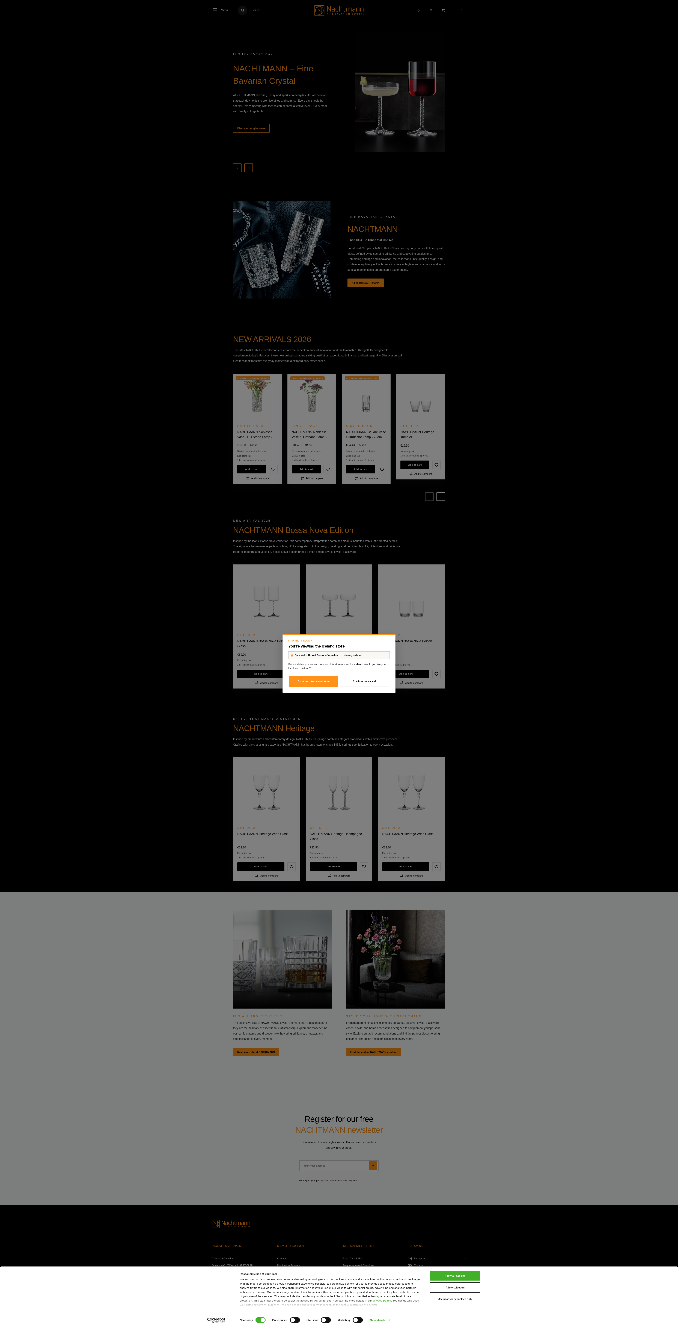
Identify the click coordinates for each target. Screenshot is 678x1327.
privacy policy (382, 1300)
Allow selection (455, 1287)
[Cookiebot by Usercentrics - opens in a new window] (216, 1320)
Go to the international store (313, 681)
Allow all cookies (455, 1275)
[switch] (295, 1320)
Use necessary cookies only (455, 1298)
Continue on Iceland (364, 681)
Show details (377, 1320)
